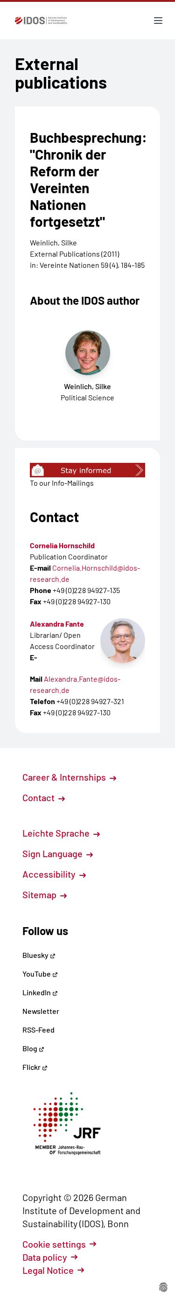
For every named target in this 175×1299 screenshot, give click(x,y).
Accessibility (49, 874)
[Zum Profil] (122, 640)
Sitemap (40, 894)
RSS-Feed (38, 1029)
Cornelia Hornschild (62, 545)
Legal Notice (48, 1270)
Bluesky (36, 954)
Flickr (32, 1066)
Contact (39, 797)
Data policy (44, 1257)
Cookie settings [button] (54, 1244)
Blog (30, 1048)
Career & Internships (65, 776)
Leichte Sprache (56, 832)
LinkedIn (37, 992)
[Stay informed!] (87, 470)
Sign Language (53, 853)
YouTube (37, 973)
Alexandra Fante (57, 623)
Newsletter (40, 1010)
